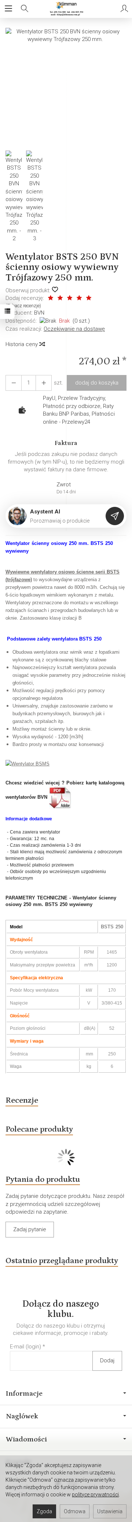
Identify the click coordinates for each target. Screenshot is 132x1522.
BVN (39, 312)
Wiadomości (26, 1439)
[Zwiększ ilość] (14, 383)
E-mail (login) (25, 1346)
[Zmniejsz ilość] (44, 383)
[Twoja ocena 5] (89, 298)
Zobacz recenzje (23, 305)
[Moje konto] (124, 9)
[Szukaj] (24, 9)
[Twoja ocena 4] (79, 298)
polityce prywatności (95, 1494)
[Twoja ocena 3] (69, 298)
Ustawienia (109, 1511)
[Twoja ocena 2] (60, 298)
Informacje (24, 1393)
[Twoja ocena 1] (50, 298)
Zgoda (44, 1511)
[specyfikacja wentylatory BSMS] (28, 763)
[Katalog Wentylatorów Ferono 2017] (60, 797)
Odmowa (74, 1511)
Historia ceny (22, 344)
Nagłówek (22, 1416)
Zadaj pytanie (29, 1229)
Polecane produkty (39, 1129)
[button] (65, 87)
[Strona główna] (66, 9)
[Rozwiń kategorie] (8, 9)
